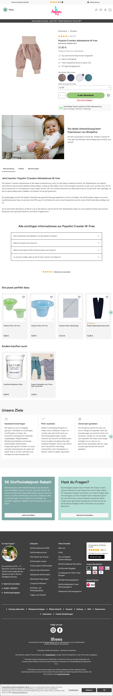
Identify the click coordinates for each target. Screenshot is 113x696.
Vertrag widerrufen (16, 609)
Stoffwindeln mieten (38, 561)
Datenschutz (100, 609)
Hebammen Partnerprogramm (70, 591)
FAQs (60, 552)
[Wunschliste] (100, 9)
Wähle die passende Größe (67, 84)
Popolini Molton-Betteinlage (69, 326)
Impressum (46, 614)
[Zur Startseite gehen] (56, 11)
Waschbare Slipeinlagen (39, 579)
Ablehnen (89, 690)
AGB (89, 609)
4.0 (73, 36)
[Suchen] (96, 9)
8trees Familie (49, 642)
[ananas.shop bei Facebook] (60, 630)
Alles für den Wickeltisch (40, 570)
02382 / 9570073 (11, 588)
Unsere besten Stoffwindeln (41, 566)
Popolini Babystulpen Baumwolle (98, 326)
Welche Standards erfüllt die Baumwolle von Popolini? (34, 250)
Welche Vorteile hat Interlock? (25, 243)
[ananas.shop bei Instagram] (53, 630)
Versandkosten (50, 655)
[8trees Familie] (56, 639)
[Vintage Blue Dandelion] (88, 77)
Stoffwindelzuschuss (38, 552)
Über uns (61, 548)
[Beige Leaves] (62, 77)
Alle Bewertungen (96, 557)
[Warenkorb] (109, 9)
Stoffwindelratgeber (12, 593)
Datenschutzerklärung (19, 692)
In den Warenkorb (86, 95)
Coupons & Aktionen (38, 583)
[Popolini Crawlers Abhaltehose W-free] (28, 56)
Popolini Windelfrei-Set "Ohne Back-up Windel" (41, 385)
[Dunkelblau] (71, 77)
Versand (68, 609)
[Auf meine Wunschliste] (108, 95)
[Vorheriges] (2, 312)
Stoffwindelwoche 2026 (39, 548)
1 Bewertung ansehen (62, 272)
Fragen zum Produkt (38, 595)
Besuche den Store (67, 43)
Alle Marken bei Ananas (39, 557)
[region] (28, 56)
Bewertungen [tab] (33, 169)
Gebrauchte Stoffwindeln (40, 575)
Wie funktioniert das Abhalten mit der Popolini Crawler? (35, 236)
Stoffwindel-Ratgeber (67, 568)
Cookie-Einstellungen (64, 614)
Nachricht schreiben (12, 584)
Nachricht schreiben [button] (85, 515)
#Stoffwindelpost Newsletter (69, 564)
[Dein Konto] (105, 9)
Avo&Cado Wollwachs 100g (13, 384)
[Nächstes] (111, 312)
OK (104, 690)
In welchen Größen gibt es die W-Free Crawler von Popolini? (37, 257)
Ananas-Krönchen (63, 674)
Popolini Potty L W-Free (12, 326)
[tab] (8, 169)
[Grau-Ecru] (79, 77)
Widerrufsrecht (55, 609)
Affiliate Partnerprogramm (68, 580)
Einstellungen (73, 690)
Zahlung (79, 609)
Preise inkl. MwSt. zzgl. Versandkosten (71, 51)
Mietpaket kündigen (36, 609)
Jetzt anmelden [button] (28, 515)
